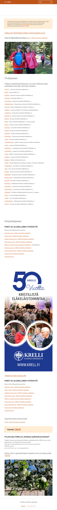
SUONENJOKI (8, 189)
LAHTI (6, 139)
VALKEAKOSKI (9, 201)
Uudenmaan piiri (9, 256)
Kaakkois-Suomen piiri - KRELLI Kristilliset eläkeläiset (19, 239)
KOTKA (7, 125)
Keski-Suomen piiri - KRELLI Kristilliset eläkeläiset (18, 242)
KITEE (6, 122)
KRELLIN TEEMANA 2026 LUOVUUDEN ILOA (25, 33)
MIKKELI (7, 160)
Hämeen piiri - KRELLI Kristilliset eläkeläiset (17, 236)
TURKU (7, 198)
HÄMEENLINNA (9, 104)
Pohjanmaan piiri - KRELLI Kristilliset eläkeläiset (18, 248)
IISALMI (7, 107)
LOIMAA (7, 157)
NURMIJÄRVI (8, 166)
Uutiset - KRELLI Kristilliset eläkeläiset (15, 422)
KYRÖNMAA (8, 136)
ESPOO (6, 92)
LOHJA (6, 154)
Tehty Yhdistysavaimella (31, 506)
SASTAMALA (8, 186)
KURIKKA (7, 133)
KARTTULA (8, 116)
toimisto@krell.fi (26, 24)
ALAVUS (7, 89)
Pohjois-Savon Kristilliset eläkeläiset (14, 254)
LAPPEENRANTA (9, 142)
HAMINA (7, 95)
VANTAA (7, 204)
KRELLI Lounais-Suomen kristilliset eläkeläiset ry (18, 245)
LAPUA (6, 145)
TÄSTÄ (7, 455)
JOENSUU (7, 110)
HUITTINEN (8, 101)
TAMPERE (7, 192)
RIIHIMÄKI (8, 175)
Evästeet (23, 506)
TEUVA (6, 195)
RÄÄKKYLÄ (8, 183)
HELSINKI (7, 98)
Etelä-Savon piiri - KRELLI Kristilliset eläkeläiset (18, 233)
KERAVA (7, 119)
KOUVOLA (7, 127)
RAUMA (7, 172)
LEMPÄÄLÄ (8, 148)
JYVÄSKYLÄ (8, 113)
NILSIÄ (6, 163)
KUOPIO (7, 130)
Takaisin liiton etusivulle (15, 375)
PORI (6, 169)
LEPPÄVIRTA (8, 151)
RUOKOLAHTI (9, 177)
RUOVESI (7, 180)
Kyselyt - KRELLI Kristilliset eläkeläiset (37, 38)
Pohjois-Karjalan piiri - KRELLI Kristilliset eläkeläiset (19, 251)
